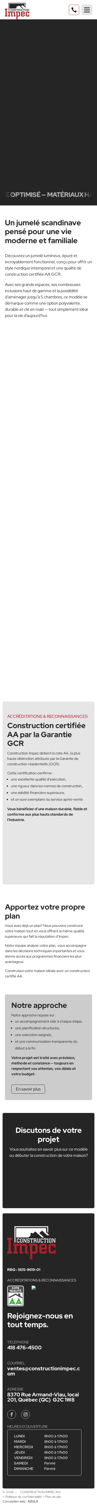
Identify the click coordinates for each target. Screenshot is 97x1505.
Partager (45, 109)
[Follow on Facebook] (11, 1414)
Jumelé (53, 22)
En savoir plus (28, 1089)
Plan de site (53, 1497)
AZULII (33, 1501)
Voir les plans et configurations (48, 96)
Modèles (25, 22)
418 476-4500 (24, 1347)
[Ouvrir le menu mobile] (87, 10)
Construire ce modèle (48, 83)
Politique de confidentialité (23, 1497)
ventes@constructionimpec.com (43, 1371)
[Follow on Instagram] (25, 1414)
